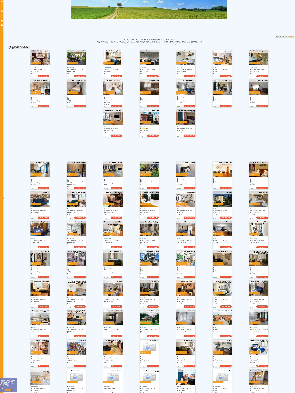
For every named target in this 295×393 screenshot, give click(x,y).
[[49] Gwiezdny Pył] (149, 288)
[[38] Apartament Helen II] (258, 228)
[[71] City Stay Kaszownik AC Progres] (185, 377)
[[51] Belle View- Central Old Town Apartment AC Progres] (222, 288)
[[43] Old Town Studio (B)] (185, 258)
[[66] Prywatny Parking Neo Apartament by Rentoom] (258, 347)
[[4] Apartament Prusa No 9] (149, 57)
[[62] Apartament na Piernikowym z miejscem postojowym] (113, 347)
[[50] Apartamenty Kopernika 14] (185, 288)
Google (8, 380)
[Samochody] (2, 25)
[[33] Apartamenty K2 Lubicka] (76, 228)
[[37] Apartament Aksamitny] (222, 228)
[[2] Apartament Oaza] (76, 57)
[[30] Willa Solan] (222, 199)
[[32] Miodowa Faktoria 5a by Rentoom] (40, 228)
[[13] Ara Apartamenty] (222, 87)
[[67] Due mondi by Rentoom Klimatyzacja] (40, 377)
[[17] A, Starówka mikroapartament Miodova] (185, 117)
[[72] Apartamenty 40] (222, 377)
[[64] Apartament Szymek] (185, 347)
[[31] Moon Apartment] (258, 199)
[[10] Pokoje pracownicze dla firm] (113, 87)
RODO (8, 388)
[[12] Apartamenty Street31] (185, 87)
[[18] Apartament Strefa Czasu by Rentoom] (40, 169)
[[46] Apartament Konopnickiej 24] (40, 288)
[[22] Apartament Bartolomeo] (185, 169)
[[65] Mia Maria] (222, 347)
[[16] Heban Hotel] (149, 117)
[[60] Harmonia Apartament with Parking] (40, 347)
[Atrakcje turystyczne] (2, 30)
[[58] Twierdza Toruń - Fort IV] (222, 317)
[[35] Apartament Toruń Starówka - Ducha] (149, 228)
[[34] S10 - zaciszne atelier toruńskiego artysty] (113, 228)
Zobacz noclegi (43, 76)
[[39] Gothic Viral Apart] (40, 258)
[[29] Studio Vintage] (185, 199)
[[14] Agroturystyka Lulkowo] (258, 87)
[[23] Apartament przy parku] (222, 169)
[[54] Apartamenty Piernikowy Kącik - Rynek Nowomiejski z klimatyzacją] (76, 317)
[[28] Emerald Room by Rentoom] (149, 199)
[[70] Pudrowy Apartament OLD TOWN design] (149, 377)
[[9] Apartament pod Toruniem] (76, 87)
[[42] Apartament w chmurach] (149, 258)
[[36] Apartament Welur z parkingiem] (185, 228)
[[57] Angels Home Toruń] (185, 317)
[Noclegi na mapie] (2, 11)
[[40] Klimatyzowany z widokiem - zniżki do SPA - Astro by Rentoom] (76, 258)
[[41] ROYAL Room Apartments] (113, 258)
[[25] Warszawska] (40, 199)
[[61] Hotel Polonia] (76, 347)
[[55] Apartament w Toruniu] (113, 317)
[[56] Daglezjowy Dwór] (149, 317)
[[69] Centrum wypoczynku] (113, 377)
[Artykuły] (2, 16)
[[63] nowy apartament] (149, 347)
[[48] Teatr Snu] (113, 288)
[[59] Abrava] (258, 317)
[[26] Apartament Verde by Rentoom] (76, 199)
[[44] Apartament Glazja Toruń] (222, 258)
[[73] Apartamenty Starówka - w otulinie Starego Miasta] (258, 377)
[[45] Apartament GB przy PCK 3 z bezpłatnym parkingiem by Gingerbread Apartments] (258, 258)
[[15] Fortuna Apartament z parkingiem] (113, 117)
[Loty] (2, 21)
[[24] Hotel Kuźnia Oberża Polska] (258, 169)
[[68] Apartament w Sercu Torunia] (76, 377)
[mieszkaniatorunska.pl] (2, 2)
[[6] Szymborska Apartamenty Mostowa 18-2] (222, 57)
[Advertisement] (149, 150)
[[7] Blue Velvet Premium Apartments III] (258, 57)
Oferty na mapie (289, 36)
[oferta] (31, 69)
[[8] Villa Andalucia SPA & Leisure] (40, 87)
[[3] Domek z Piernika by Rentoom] (113, 57)
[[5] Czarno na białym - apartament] (185, 57)
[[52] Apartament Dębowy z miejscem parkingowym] (258, 288)
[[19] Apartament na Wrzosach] (76, 169)
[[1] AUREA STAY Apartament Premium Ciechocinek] (40, 57)
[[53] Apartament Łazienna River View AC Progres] (40, 317)
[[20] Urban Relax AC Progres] (113, 169)
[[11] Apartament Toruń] (149, 87)
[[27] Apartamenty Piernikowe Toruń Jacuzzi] (113, 199)
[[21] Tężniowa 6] (149, 169)
